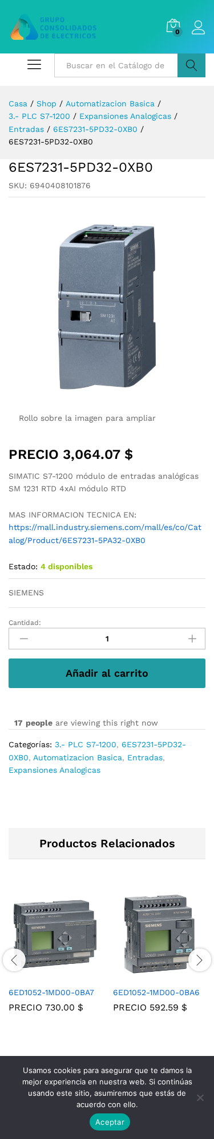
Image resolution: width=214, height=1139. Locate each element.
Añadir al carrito (107, 673)
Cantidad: (25, 622)
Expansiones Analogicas (54, 769)
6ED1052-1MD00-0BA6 (156, 992)
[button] (42, 973)
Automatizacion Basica (77, 757)
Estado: (23, 566)
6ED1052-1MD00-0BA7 (51, 992)
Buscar (191, 65)
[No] (199, 1097)
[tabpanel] (55, 958)
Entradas (145, 757)
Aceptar (109, 1121)
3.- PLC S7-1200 (85, 744)
